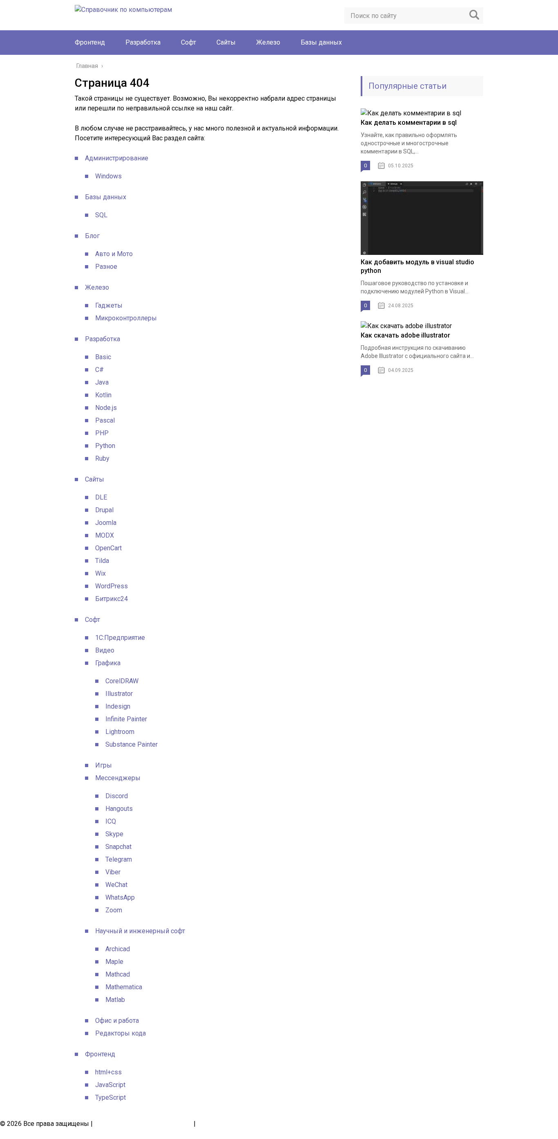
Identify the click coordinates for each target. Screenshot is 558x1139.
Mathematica (123, 987)
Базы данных (321, 42)
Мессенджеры (118, 778)
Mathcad (117, 974)
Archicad (117, 949)
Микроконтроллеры (126, 318)
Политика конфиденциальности (143, 1124)
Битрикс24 (111, 599)
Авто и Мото (114, 254)
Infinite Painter (126, 719)
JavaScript (110, 1085)
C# (99, 370)
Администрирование (116, 158)
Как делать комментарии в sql (409, 122)
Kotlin (103, 395)
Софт (188, 42)
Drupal (104, 510)
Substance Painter (131, 744)
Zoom (113, 910)
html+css (108, 1072)
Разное (106, 266)
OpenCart (108, 548)
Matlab (115, 1000)
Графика (108, 663)
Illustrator (119, 694)
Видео (104, 650)
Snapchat (118, 847)
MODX (104, 535)
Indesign (117, 706)
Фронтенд (90, 42)
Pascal (105, 420)
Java (102, 382)
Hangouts (119, 809)
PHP (102, 433)
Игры (103, 765)
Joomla (105, 523)
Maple (114, 962)
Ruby (102, 458)
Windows (108, 176)
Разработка (143, 42)
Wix (100, 573)
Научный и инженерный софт (140, 931)
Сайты (226, 42)
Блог (92, 236)
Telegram (118, 859)
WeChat (116, 885)
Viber (113, 872)
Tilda (102, 561)
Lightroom (119, 732)
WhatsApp (120, 897)
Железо (268, 42)
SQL (101, 215)
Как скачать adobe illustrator (405, 335)
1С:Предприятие (120, 638)
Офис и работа (117, 1020)
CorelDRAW (121, 681)
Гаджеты (109, 305)
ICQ (110, 821)
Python (105, 446)
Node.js (106, 408)
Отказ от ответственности (236, 1124)
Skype (114, 834)
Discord (116, 796)
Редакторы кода (120, 1033)
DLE (101, 497)
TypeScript (110, 1097)
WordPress (111, 586)
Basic (103, 357)
